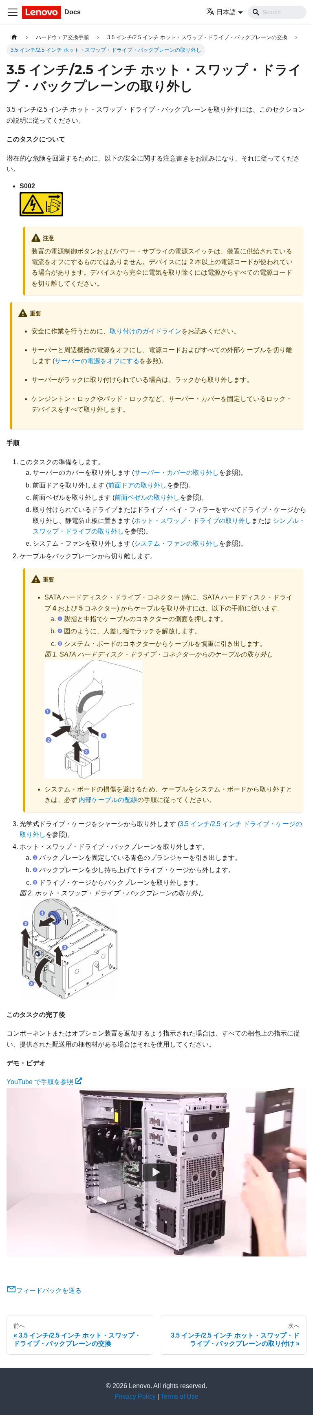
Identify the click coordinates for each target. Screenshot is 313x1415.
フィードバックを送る (49, 1290)
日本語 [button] (226, 12)
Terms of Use (179, 1396)
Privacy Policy (135, 1396)
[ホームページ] (14, 37)
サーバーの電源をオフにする (97, 360)
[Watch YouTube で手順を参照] (156, 1172)
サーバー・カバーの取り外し (176, 472)
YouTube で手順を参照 (40, 1081)
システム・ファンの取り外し (176, 543)
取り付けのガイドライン (145, 331)
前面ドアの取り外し (137, 485)
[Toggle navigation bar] (13, 12)
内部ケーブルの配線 (108, 799)
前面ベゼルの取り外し (147, 497)
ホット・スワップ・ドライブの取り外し (192, 520)
